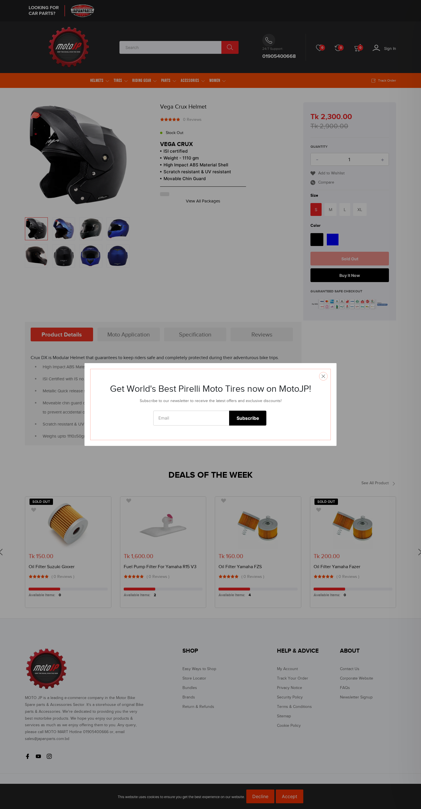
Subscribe (248, 418)
